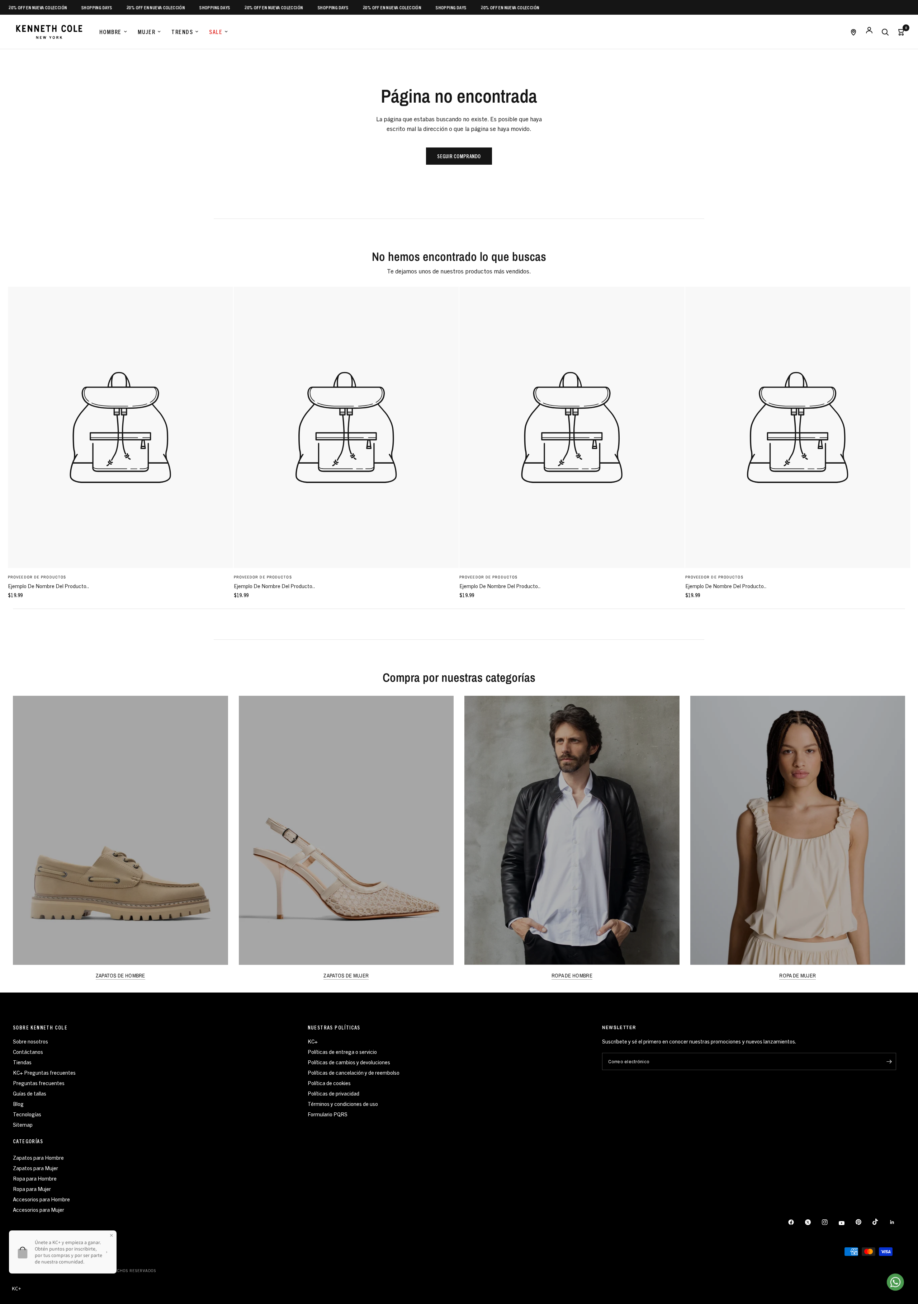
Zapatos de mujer (346, 975)
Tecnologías (27, 1114)
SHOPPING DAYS (68, 7)
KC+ (313, 1041)
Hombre (110, 31)
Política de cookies (329, 1082)
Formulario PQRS (327, 1114)
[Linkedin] (897, 1222)
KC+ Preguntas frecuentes (44, 1072)
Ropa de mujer (797, 975)
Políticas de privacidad (333, 1093)
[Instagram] (830, 1222)
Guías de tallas (29, 1093)
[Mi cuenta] (869, 32)
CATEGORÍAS (28, 1141)
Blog (18, 1103)
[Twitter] (813, 1222)
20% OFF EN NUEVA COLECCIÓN (127, 7)
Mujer (147, 31)
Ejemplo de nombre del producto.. (48, 585)
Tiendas (22, 1062)
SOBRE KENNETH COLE (40, 1027)
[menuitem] (113, 32)
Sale (215, 31)
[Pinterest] (863, 1222)
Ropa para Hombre (35, 1178)
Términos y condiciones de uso (343, 1103)
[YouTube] (847, 1223)
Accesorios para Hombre (41, 1199)
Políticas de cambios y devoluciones (349, 1062)
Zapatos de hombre (120, 975)
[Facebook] (796, 1222)
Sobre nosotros (30, 1041)
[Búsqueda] (885, 32)
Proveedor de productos (37, 577)
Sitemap (23, 1124)
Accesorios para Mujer (38, 1209)
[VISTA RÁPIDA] (120, 427)
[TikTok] (880, 1222)
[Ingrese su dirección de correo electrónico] (889, 1061)
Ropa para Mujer (32, 1188)
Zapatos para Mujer (35, 1167)
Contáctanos (28, 1051)
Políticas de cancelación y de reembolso (353, 1072)
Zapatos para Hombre (38, 1157)
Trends (182, 31)
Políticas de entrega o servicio (342, 1051)
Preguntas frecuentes (39, 1082)
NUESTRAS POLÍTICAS (334, 1027)
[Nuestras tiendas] (853, 32)
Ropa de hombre (572, 975)
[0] (899, 32)
